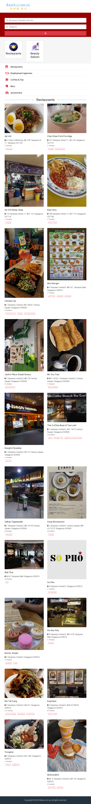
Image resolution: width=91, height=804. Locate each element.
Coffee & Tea (16, 80)
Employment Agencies (21, 73)
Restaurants (16, 67)
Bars (12, 86)
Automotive (16, 93)
